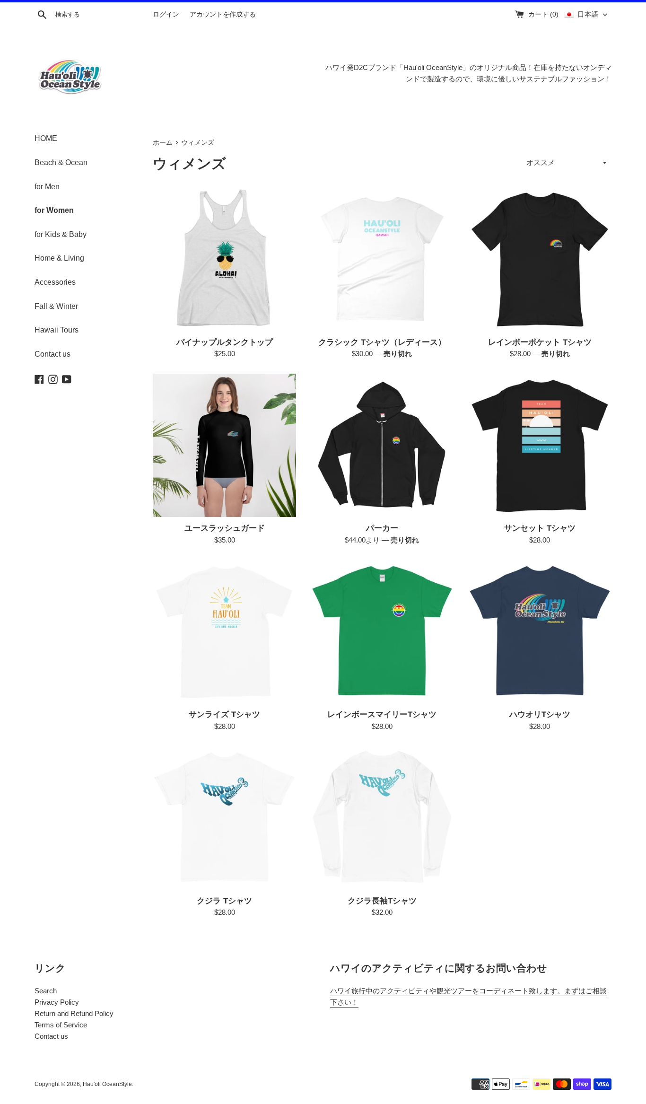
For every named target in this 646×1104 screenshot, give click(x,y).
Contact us (52, 354)
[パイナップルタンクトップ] (224, 259)
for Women (54, 210)
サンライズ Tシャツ (224, 714)
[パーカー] (382, 445)
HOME (46, 138)
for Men (47, 187)
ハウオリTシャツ (539, 714)
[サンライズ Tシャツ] (224, 631)
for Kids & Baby (61, 234)
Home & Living (59, 258)
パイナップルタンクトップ (224, 342)
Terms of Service (61, 1025)
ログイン (166, 14)
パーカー (382, 528)
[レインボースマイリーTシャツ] (382, 631)
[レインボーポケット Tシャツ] (539, 259)
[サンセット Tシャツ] (539, 445)
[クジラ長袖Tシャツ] (382, 818)
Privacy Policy (57, 1002)
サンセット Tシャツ (540, 528)
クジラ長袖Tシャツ (382, 900)
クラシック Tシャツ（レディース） (382, 342)
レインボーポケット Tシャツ (540, 342)
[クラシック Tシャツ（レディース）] (382, 259)
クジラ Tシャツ (224, 900)
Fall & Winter (56, 306)
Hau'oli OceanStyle (107, 1084)
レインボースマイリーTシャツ (381, 714)
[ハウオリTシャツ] (539, 631)
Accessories (55, 282)
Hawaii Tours (57, 330)
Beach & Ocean (61, 162)
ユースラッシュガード (224, 528)
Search (46, 991)
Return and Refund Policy (74, 1013)
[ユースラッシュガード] (224, 445)
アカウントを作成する (223, 14)
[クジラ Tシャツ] (224, 818)
